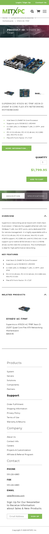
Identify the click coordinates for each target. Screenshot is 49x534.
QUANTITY (41, 157)
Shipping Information (17, 409)
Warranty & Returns (16, 422)
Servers (10, 376)
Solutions (11, 380)
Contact (13, 461)
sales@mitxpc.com (15, 496)
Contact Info (13, 441)
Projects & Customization (19, 450)
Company (14, 428)
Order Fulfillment (15, 404)
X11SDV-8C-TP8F (23, 21)
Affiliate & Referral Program (20, 454)
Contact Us (41, 3)
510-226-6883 (13, 474)
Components (13, 385)
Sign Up (27, 3)
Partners (11, 389)
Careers (10, 446)
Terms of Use (13, 417)
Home (5, 18)
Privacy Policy (13, 413)
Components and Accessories (22, 18)
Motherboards (8, 21)
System (10, 372)
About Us (11, 437)
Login (18, 3)
